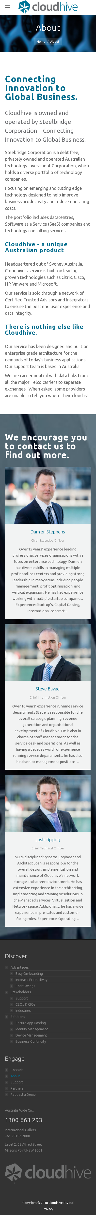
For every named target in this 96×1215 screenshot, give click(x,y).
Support (22, 998)
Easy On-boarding (29, 974)
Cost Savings (25, 986)
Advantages (20, 967)
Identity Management (32, 1029)
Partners (17, 1088)
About (15, 1076)
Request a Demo (23, 1095)
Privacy (48, 1209)
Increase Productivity (32, 980)
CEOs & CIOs (25, 1004)
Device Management (31, 1035)
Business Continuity (31, 1041)
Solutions (18, 1017)
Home (41, 41)
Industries (23, 1011)
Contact (17, 1070)
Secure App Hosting (31, 1023)
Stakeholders (21, 992)
